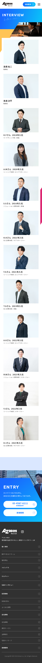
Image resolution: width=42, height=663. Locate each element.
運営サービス (6, 628)
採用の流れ (5, 601)
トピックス (5, 567)
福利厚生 (5, 560)
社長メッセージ (7, 640)
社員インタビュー (7, 585)
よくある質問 (6, 607)
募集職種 (28, 4)
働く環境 (5, 547)
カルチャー (5, 576)
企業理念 (5, 634)
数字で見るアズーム (8, 554)
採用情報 (5, 594)
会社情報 (5, 615)
